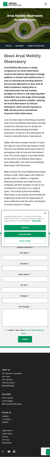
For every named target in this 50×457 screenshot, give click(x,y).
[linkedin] (14, 452)
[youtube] (9, 452)
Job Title (24, 285)
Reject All (25, 227)
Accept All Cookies (25, 234)
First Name (24, 253)
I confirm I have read (25, 331)
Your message (24, 307)
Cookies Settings (25, 241)
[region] (25, 228)
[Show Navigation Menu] (45, 4)
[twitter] (3, 452)
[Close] (45, 213)
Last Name (24, 264)
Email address (24, 274)
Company (24, 296)
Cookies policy (36, 221)
